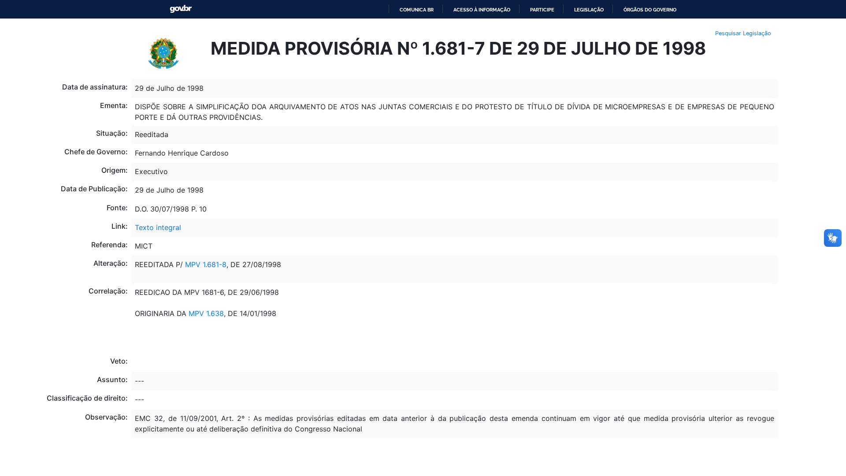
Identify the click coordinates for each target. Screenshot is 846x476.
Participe (542, 10)
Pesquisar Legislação (743, 33)
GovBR (181, 9)
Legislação (589, 10)
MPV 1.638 (206, 313)
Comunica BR (417, 10)
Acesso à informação (481, 10)
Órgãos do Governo (649, 10)
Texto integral (158, 227)
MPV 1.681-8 (205, 264)
